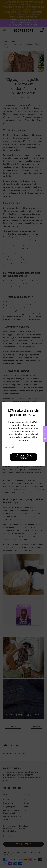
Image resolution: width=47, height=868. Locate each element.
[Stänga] (42, 405)
